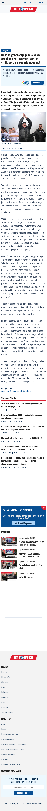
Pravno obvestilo (7, 739)
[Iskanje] (31, 3)
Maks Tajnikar (7, 452)
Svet (3, 687)
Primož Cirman (7, 467)
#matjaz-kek (17, 391)
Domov (4, 672)
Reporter (5, 421)
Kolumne (4, 692)
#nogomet (5, 391)
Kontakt (4, 729)
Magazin (6, 50)
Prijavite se (22, 792)
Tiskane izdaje (7, 712)
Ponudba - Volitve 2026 (10, 764)
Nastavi (36, 82)
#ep (11, 391)
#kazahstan (27, 391)
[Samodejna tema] (25, 2)
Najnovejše (5, 677)
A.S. (4, 410)
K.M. (4, 441)
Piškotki (4, 759)
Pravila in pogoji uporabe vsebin (13, 744)
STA (4, 144)
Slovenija (4, 682)
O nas (3, 724)
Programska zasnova (9, 734)
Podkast (4, 707)
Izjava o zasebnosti (8, 754)
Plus (3, 702)
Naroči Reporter (25, 523)
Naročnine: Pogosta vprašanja (12, 749)
